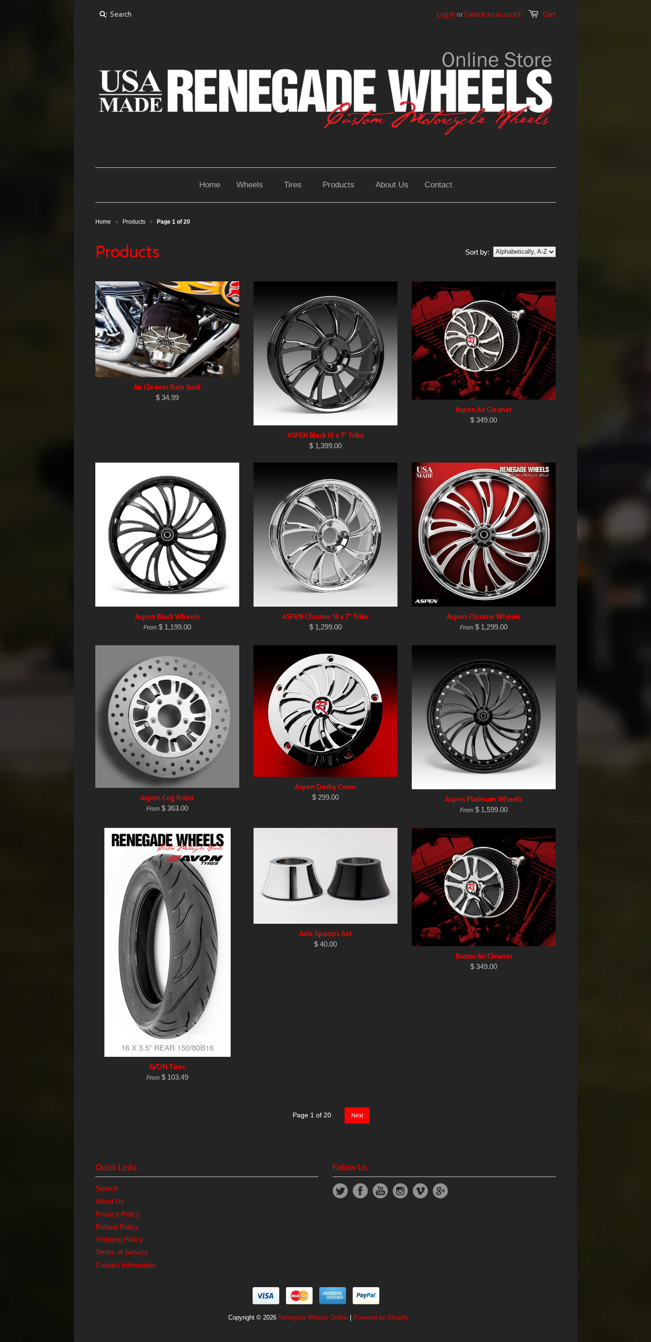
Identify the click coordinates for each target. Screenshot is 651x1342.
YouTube (380, 1190)
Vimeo (420, 1190)
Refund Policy (117, 1227)
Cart (549, 14)
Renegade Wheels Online (313, 1317)
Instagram (400, 1190)
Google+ (440, 1190)
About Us (109, 1201)
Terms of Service (121, 1252)
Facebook (360, 1190)
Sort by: (477, 252)
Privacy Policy (117, 1214)
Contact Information (125, 1265)
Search (106, 1188)
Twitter (340, 1190)
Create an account (492, 14)
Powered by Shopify (380, 1317)
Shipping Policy (119, 1239)
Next (357, 1115)
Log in (446, 14)
